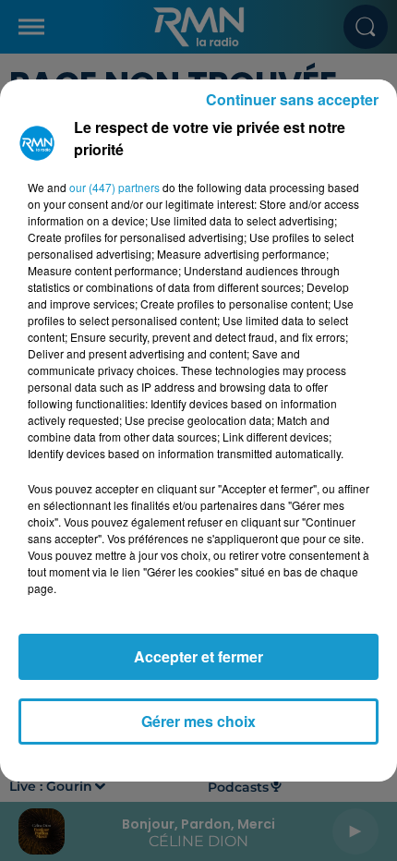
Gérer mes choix (198, 721)
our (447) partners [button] (114, 187)
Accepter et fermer (198, 656)
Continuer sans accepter (292, 99)
